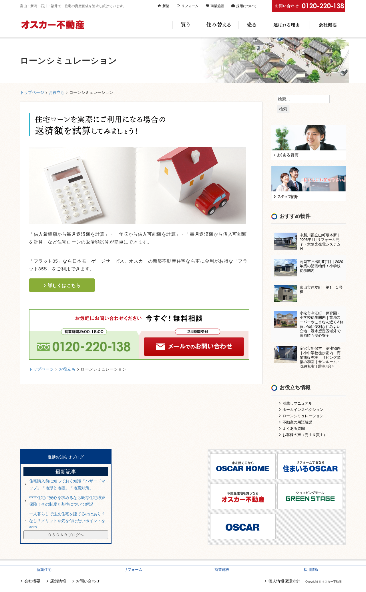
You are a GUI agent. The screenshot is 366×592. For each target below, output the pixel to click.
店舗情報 (58, 581)
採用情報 (311, 569)
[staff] (308, 183)
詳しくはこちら (64, 285)
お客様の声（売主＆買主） (305, 434)
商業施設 (217, 5)
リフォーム (189, 5)
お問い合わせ (88, 581)
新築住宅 (44, 569)
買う (185, 24)
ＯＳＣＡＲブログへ (66, 534)
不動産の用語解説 (297, 422)
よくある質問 (294, 428)
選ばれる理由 (286, 24)
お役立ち (57, 92)
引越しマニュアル (297, 403)
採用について (246, 5)
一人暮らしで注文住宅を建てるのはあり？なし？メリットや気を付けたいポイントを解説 (67, 520)
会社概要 (327, 24)
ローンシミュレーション (303, 415)
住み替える (218, 24)
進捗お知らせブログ (66, 457)
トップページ (32, 92)
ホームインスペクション (303, 409)
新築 (165, 5)
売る (251, 24)
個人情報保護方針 (284, 581)
